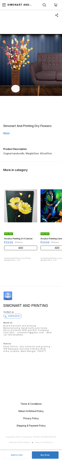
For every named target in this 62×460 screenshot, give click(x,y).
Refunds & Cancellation (20, 442)
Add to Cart (17, 455)
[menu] (4, 5)
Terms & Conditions (44, 442)
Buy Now (45, 455)
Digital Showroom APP (44, 437)
